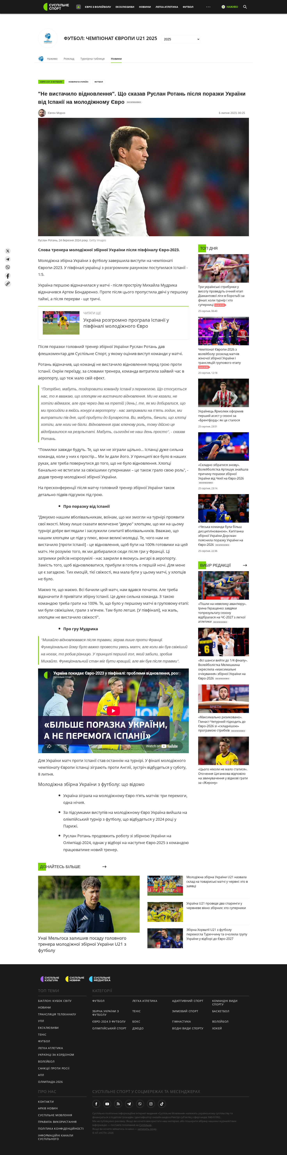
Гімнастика (181, 1021)
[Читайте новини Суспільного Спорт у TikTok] (162, 1104)
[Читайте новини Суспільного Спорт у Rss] (118, 1104)
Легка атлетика (167, 7)
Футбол (188, 7)
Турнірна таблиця (92, 58)
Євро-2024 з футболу (109, 1021)
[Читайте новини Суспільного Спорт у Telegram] (129, 1104)
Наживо (52, 58)
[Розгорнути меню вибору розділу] (78, 6)
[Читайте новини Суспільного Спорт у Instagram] (151, 1104)
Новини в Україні (78, 81)
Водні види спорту (187, 1028)
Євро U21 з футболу (51, 81)
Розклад (69, 58)
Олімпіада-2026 (50, 1082)
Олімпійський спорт (109, 1028)
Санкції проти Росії (53, 1068)
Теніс (42, 1034)
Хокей (217, 1028)
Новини (145, 7)
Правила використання (57, 1122)
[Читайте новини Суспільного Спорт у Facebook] (96, 1104)
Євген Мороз (56, 113)
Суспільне (145, 1125)
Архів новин (48, 1108)
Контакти (46, 1102)
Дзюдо (138, 1028)
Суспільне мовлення (55, 1115)
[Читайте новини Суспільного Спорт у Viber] (140, 1104)
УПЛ (41, 1021)
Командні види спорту (225, 1002)
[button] (7, 251)
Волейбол (46, 1061)
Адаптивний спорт (187, 1001)
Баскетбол (220, 1011)
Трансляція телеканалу (57, 1014)
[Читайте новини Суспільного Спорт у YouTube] (107, 1104)
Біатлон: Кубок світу (55, 1001)
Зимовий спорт (185, 1011)
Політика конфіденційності (61, 1128)
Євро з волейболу (98, 7)
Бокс (136, 1021)
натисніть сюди (147, 1129)
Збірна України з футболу (105, 1013)
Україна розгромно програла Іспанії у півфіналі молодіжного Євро (126, 323)
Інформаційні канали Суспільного (55, 1137)
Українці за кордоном (56, 1054)
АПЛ (41, 1075)
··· (208, 6)
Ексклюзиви (125, 7)
